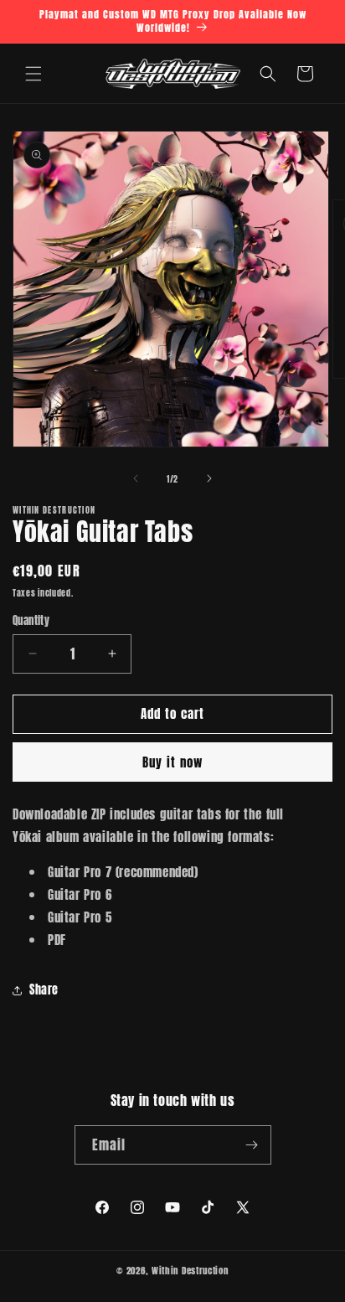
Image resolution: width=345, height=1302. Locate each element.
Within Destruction (190, 1270)
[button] (33, 73)
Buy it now (172, 762)
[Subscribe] (252, 1145)
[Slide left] (135, 478)
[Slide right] (209, 478)
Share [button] (44, 990)
